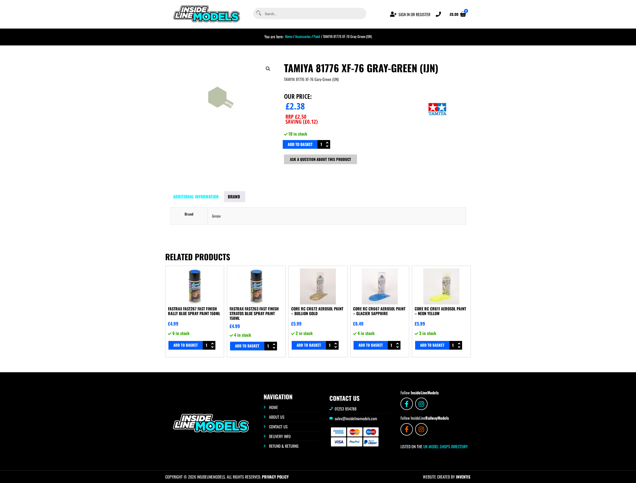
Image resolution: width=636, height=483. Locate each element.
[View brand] (437, 126)
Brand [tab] (234, 196)
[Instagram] (421, 404)
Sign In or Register (414, 14)
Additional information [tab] (196, 196)
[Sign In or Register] (393, 14)
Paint (317, 36)
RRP (295, 116)
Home (288, 36)
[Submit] (258, 13)
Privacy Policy (275, 477)
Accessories (303, 36)
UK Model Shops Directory (445, 446)
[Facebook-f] (406, 404)
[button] (268, 68)
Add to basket (300, 144)
